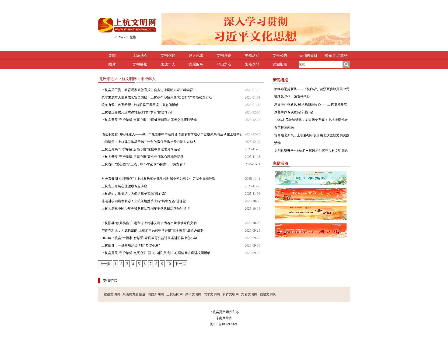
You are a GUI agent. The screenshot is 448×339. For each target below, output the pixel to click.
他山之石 (224, 64)
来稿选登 (252, 64)
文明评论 (224, 55)
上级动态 (140, 55)
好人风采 (196, 55)
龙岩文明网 (249, 294)
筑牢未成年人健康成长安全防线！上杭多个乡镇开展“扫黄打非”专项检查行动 (157, 97)
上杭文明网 (127, 79)
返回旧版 (280, 64)
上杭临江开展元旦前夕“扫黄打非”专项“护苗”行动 (137, 112)
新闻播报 (280, 80)
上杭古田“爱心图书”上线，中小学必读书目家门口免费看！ (144, 164)
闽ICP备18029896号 (224, 324)
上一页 (105, 264)
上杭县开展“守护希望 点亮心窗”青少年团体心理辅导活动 (143, 157)
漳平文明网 (193, 294)
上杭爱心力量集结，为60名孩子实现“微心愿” (134, 193)
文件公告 (280, 55)
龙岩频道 (106, 79)
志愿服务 (196, 64)
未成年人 (168, 64)
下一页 (180, 264)
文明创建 (168, 55)
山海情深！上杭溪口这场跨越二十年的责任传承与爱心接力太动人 (149, 142)
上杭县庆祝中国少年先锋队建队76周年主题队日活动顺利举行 (146, 208)
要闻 (112, 55)
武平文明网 (212, 294)
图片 (112, 64)
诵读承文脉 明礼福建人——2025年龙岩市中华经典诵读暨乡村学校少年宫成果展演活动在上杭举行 (172, 134)
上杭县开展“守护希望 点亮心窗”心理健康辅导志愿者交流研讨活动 (149, 120)
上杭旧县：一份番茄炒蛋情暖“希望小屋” (131, 245)
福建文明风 (268, 294)
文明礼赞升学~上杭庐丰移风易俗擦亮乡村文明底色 (311, 150)
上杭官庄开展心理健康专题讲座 (124, 186)
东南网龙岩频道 (133, 294)
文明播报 (140, 64)
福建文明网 (112, 294)
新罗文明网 (230, 294)
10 (169, 264)
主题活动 (252, 55)
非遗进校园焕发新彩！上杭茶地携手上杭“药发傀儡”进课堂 (144, 201)
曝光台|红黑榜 (336, 55)
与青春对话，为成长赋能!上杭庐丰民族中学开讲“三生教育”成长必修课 (152, 230)
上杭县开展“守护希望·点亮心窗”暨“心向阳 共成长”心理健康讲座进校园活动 (156, 253)
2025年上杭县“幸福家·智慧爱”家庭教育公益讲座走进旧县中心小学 (149, 238)
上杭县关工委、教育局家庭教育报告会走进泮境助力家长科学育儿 (149, 90)
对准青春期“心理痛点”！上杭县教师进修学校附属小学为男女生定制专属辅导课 (158, 178)
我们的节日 (308, 55)
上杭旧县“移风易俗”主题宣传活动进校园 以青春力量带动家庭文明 (149, 223)
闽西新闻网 (156, 294)
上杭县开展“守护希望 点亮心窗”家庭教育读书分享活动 (141, 149)
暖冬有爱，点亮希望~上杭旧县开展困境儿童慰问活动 (140, 105)
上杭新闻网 (174, 294)
